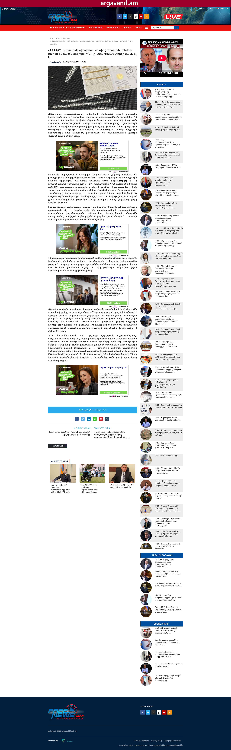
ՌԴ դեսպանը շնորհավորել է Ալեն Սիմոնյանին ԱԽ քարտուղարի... (164, 181)
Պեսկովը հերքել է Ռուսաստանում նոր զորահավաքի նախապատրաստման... (166, 269)
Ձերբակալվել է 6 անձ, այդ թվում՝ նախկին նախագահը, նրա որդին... (167, 306)
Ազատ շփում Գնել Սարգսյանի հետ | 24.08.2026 (168, 419)
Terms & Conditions (141, 741)
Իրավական (65, 38)
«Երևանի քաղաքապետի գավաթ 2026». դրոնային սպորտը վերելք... (168, 117)
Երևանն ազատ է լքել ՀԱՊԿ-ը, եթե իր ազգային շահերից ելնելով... (167, 533)
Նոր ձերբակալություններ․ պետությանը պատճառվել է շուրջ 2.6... (167, 143)
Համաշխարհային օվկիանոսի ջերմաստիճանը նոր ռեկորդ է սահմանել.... (167, 356)
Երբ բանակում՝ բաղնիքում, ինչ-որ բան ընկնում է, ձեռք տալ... (165, 445)
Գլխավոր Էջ (54, 38)
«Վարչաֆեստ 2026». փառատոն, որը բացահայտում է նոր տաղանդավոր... (168, 369)
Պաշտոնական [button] (113, 28)
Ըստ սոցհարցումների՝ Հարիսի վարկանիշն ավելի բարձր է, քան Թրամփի (69, 433)
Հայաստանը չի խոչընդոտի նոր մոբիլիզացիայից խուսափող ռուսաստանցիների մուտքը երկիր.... (111, 434)
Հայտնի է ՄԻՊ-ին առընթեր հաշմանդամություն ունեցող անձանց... (89, 488)
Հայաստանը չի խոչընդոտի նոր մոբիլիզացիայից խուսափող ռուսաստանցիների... (167, 93)
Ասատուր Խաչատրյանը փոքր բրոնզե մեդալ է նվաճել (168, 406)
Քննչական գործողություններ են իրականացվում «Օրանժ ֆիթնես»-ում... (166, 320)
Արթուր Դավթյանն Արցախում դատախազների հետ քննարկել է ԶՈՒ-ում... (60, 488)
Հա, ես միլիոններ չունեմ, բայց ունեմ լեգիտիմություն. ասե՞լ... (166, 205)
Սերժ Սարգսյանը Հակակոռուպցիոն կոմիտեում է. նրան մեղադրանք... (168, 243)
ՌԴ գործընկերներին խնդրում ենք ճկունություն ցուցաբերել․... (167, 470)
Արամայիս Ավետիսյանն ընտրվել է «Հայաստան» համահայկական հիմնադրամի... (168, 522)
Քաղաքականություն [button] (75, 28)
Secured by (53, 741)
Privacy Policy (156, 741)
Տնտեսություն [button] (96, 28)
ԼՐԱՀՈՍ (161, 84)
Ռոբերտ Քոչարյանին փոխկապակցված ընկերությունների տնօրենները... (167, 219)
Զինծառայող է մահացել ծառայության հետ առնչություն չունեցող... (168, 432)
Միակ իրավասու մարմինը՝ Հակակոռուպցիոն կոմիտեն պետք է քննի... (167, 483)
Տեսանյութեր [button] (57, 28)
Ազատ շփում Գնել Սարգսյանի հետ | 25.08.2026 (168, 166)
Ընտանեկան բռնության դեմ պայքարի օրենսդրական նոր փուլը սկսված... (169, 255)
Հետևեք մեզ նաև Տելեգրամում (92, 410)
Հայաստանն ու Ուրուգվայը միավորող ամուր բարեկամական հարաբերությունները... (168, 282)
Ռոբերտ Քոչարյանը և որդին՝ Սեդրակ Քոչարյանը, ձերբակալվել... (167, 293)
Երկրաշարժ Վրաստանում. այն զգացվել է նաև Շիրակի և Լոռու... (168, 394)
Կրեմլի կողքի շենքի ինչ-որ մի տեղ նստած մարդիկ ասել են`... (169, 495)
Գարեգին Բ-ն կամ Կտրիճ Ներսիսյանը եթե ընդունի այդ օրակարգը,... (166, 192)
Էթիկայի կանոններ (172, 741)
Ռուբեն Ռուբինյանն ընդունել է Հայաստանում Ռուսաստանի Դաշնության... (167, 508)
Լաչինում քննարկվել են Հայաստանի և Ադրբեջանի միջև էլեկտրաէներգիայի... (169, 230)
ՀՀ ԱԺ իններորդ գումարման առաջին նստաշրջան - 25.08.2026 (166, 344)
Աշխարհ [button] (127, 28)
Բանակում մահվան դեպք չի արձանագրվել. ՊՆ (167, 128)
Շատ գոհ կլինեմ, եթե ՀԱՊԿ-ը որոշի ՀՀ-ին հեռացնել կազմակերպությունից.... (167, 547)
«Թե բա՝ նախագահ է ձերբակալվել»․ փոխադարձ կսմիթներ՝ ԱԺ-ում (167, 154)
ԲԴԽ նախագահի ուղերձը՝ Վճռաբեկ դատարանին (121, 486)
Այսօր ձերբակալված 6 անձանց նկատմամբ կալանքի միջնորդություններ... (168, 104)
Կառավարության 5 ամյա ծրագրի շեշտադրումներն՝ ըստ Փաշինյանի (166, 383)
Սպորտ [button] (138, 28)
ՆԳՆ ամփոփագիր (166, 455)
